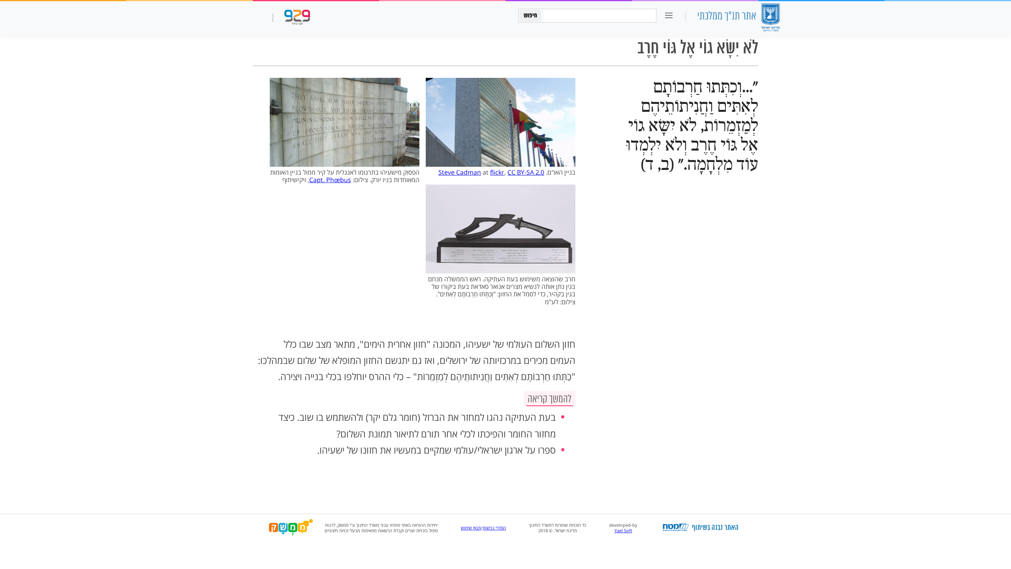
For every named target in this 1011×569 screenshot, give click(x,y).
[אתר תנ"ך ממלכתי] (738, 18)
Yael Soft (623, 530)
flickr (497, 172)
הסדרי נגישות (494, 528)
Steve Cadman (459, 172)
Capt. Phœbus (330, 179)
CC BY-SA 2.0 (525, 172)
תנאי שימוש (471, 528)
